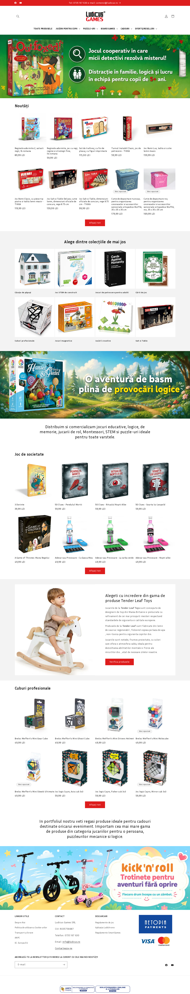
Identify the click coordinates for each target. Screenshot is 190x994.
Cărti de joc (141, 292)
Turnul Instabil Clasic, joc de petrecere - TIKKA (126, 149)
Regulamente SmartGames (108, 932)
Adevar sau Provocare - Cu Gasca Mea (74, 557)
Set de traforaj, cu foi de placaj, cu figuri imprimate (93, 149)
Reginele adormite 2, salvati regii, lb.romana (29, 149)
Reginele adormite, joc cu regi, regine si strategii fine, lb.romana (62, 151)
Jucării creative (103, 341)
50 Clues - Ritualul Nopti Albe (110, 504)
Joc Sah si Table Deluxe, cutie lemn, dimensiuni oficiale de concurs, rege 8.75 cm (62, 201)
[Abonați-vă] (64, 964)
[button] (18, 16)
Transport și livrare (24, 932)
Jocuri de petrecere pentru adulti (112, 292)
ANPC (17, 937)
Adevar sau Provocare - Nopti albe (153, 557)
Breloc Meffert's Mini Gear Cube (31, 738)
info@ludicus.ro (71, 941)
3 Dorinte (19, 504)
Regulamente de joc (104, 922)
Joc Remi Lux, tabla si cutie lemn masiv (158, 149)
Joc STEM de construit (66, 292)
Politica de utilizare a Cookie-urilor (31, 927)
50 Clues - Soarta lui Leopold (150, 504)
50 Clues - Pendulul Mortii (68, 504)
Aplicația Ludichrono (105, 927)
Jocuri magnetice (63, 341)
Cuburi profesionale (25, 341)
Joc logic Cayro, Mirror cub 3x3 (151, 791)
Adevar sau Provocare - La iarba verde (114, 557)
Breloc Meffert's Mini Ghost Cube (72, 738)
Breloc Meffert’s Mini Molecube (152, 738)
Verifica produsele (119, 661)
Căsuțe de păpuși (23, 292)
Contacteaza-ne (63, 948)
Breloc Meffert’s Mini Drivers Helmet (114, 738)
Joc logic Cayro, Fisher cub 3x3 (110, 791)
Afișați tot (95, 222)
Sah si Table (142, 341)
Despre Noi (20, 922)
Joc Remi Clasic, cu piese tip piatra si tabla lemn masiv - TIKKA (29, 201)
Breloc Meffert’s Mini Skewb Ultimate (34, 791)
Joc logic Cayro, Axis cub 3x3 (69, 791)
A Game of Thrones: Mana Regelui (32, 557)
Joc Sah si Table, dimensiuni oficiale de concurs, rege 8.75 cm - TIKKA (94, 201)
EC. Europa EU (21, 943)
